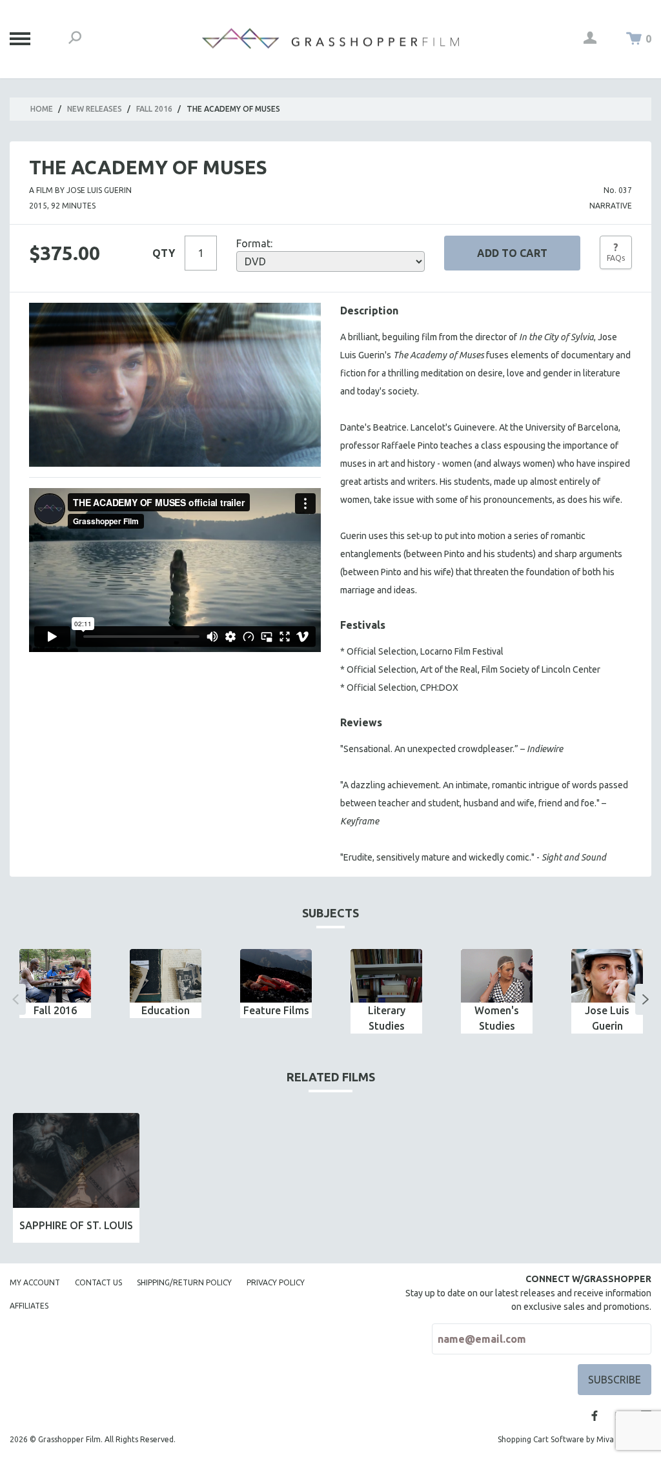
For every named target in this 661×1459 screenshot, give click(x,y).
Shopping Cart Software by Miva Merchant (574, 1439)
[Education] (165, 976)
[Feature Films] (276, 976)
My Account (35, 1282)
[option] (55, 983)
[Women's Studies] (497, 976)
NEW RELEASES (94, 109)
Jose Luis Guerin (607, 1018)
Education (165, 1010)
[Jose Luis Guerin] (607, 976)
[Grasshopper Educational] (330, 38)
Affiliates (29, 1305)
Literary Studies (386, 1018)
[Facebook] (594, 1416)
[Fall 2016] (55, 976)
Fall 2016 (154, 109)
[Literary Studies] (386, 976)
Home (41, 109)
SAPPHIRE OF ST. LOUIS (76, 1225)
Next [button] (645, 999)
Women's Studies (496, 1018)
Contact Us (98, 1282)
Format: (254, 243)
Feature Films (276, 1010)
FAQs (616, 251)
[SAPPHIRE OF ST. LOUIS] (76, 1160)
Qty (163, 253)
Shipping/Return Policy (184, 1282)
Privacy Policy (276, 1282)
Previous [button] (15, 999)
